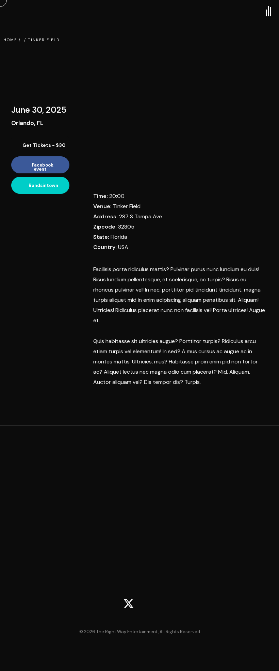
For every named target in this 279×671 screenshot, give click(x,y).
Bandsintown (43, 185)
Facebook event (42, 167)
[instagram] (172, 604)
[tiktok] (107, 604)
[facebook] (150, 604)
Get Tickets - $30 (43, 145)
